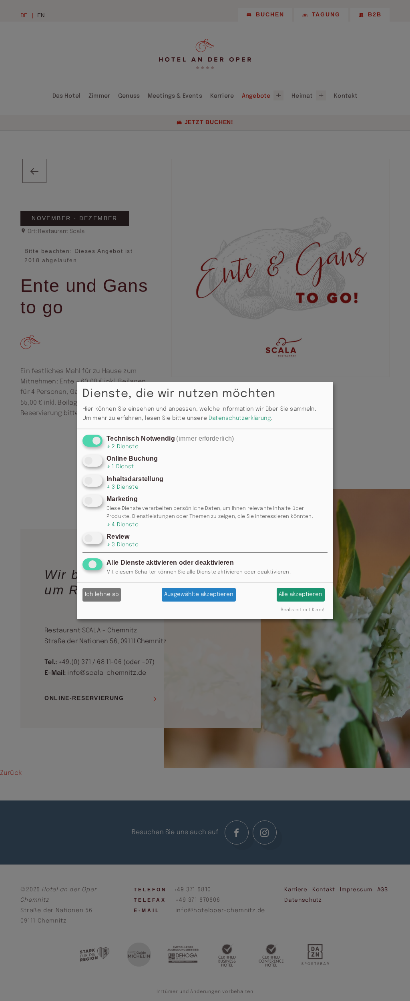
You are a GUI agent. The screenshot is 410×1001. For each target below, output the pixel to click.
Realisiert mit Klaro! (302, 610)
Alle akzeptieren (300, 594)
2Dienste (123, 446)
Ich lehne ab (102, 594)
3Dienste (123, 487)
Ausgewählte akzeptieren (198, 594)
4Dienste (123, 525)
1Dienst (120, 467)
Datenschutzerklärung (240, 418)
